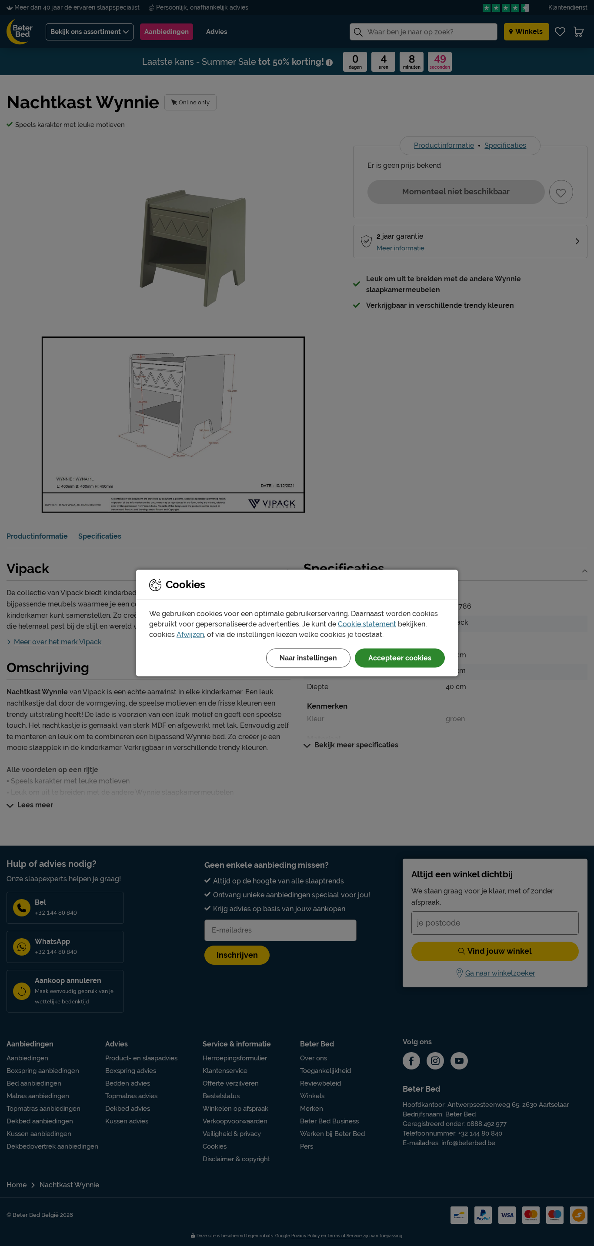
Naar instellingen (308, 658)
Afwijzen (190, 634)
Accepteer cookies (399, 658)
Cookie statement (367, 624)
